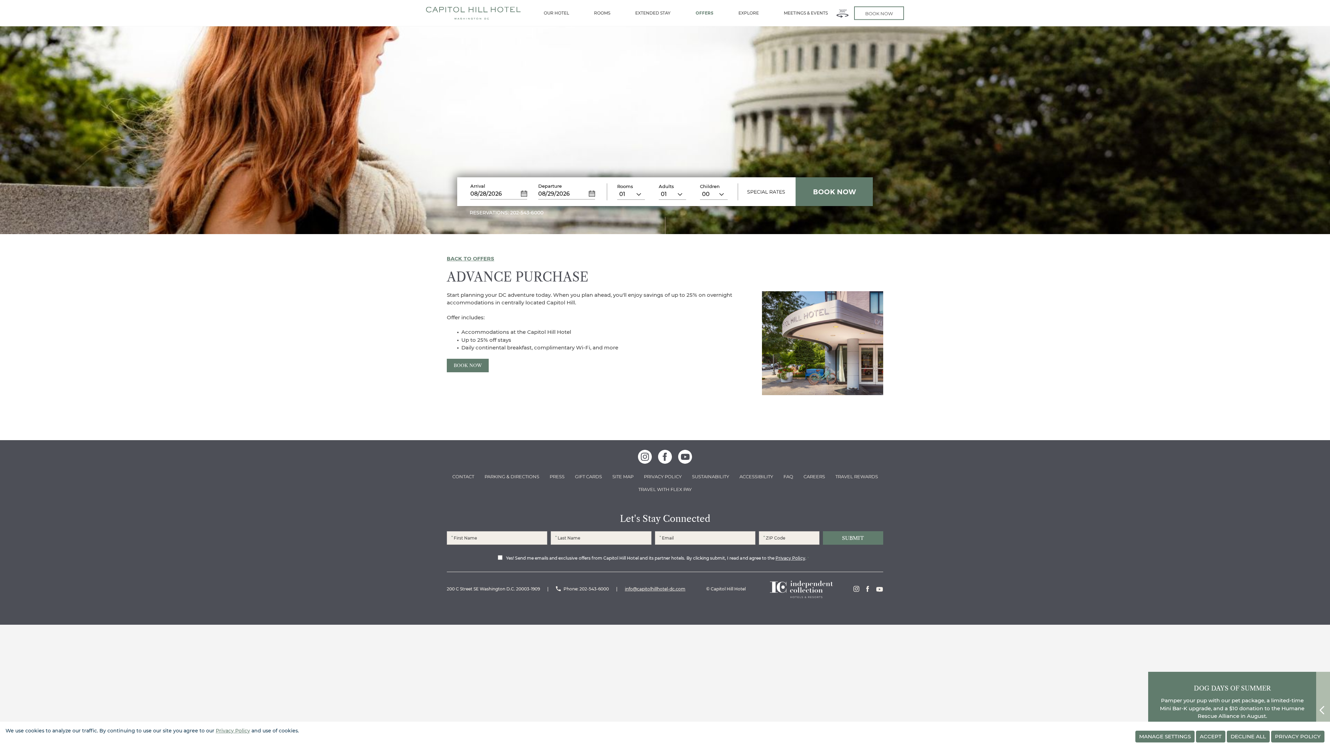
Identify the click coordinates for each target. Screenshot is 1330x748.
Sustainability (710, 476)
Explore (748, 13)
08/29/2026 (554, 193)
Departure (550, 186)
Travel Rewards (856, 476)
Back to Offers (470, 258)
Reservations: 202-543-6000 (506, 212)
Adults (666, 186)
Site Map (622, 476)
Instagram (856, 589)
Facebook (867, 589)
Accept (1211, 736)
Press (557, 476)
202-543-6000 (594, 588)
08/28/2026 (486, 193)
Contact (463, 476)
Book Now (468, 365)
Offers (704, 13)
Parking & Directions (512, 476)
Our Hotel (556, 13)
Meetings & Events (806, 13)
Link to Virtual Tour (842, 13)
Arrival (477, 186)
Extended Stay (653, 13)
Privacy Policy (663, 476)
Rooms (602, 13)
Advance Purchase (517, 277)
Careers (814, 476)
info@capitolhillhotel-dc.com (655, 588)
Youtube (879, 589)
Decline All (1248, 736)
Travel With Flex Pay (665, 489)
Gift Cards (588, 476)
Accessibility (756, 476)
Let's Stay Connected (665, 518)
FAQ (788, 476)
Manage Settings (1165, 736)
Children (710, 186)
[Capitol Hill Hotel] (473, 13)
